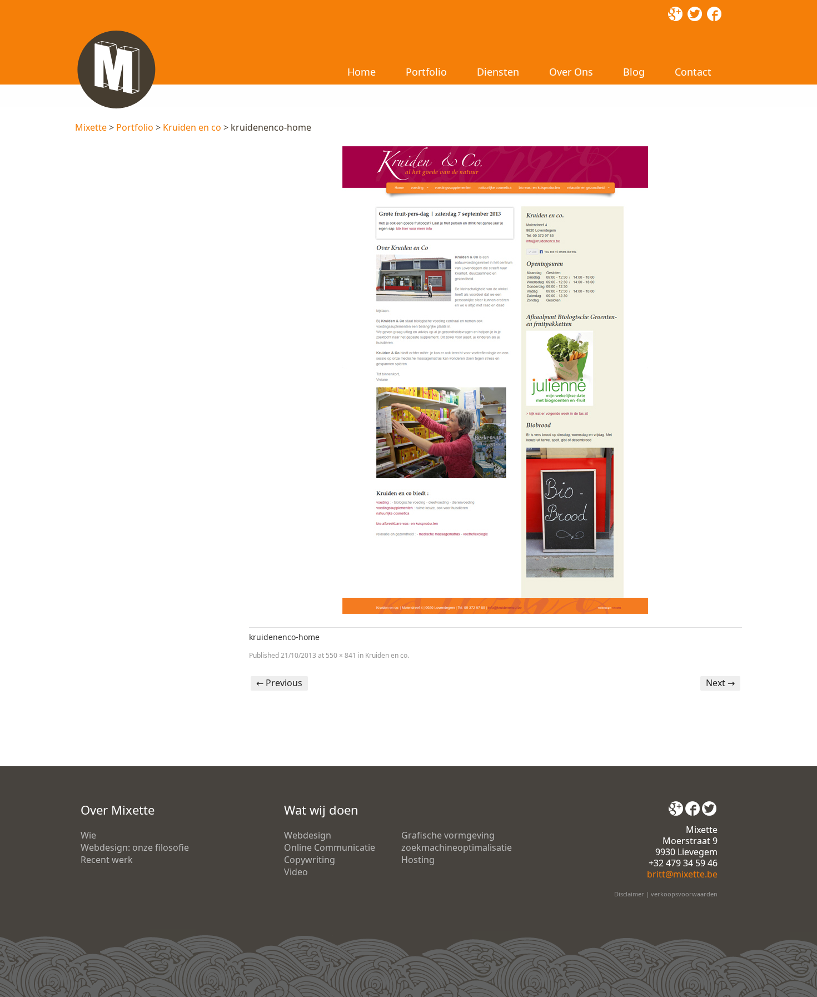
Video (296, 872)
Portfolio (426, 71)
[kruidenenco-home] (496, 380)
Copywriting (309, 860)
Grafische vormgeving (448, 835)
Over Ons (571, 71)
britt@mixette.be (682, 874)
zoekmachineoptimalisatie (456, 847)
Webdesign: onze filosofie (135, 847)
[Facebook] (692, 804)
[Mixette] (116, 32)
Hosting (418, 860)
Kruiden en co (192, 127)
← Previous (279, 683)
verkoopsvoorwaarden (684, 894)
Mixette (91, 127)
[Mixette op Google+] (675, 804)
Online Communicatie (329, 847)
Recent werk (107, 860)
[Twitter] (709, 804)
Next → (720, 683)
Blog (634, 71)
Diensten (498, 71)
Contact (693, 71)
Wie (88, 835)
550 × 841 (341, 655)
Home (361, 71)
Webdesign (307, 835)
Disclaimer (629, 894)
